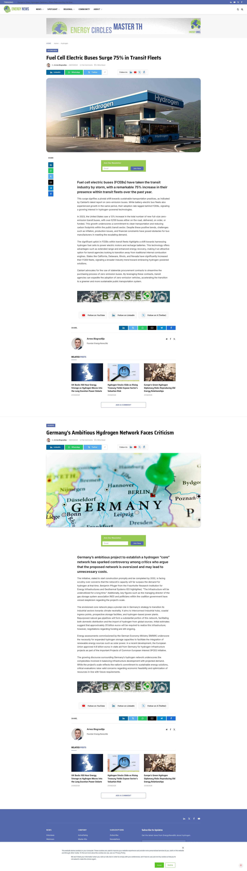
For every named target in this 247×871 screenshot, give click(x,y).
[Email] (50, 182)
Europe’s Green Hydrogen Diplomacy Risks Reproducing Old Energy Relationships (159, 388)
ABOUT (97, 9)
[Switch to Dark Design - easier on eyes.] (238, 9)
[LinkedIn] (50, 164)
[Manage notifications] (241, 865)
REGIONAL (68, 9)
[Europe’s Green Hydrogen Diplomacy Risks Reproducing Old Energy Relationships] (160, 372)
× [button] (183, 847)
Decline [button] (170, 865)
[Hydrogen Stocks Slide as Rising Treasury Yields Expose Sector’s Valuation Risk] (123, 372)
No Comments (87, 65)
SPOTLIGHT (52, 9)
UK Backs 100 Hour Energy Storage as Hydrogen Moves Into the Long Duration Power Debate (86, 388)
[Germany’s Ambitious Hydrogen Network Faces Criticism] (123, 490)
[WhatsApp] (50, 170)
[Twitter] (50, 176)
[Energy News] (17, 9)
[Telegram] (50, 187)
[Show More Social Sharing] (104, 72)
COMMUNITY (84, 9)
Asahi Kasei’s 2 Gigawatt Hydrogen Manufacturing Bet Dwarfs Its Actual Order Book (47, 2)
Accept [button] (159, 865)
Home (56, 43)
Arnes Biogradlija (60, 65)
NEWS (38, 9)
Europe (51, 425)
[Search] (242, 9)
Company (82, 830)
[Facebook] (50, 193)
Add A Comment (123, 405)
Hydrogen (64, 43)
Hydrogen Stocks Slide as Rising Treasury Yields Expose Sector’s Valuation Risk (123, 388)
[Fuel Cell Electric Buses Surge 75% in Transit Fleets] (123, 115)
